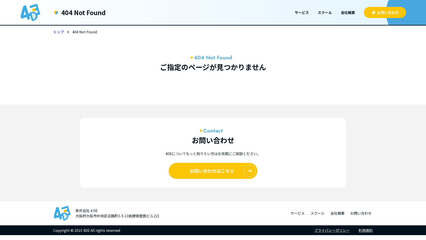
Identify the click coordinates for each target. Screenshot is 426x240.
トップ (58, 31)
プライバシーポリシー (332, 230)
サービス (302, 12)
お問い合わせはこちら (212, 171)
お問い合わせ (387, 12)
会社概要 (348, 12)
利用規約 (366, 230)
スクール (325, 12)
